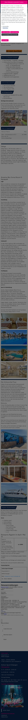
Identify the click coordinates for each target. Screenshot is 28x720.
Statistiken (5, 28)
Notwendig (5, 26)
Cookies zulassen (5, 32)
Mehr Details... (5, 40)
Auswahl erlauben (14, 32)
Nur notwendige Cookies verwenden (10, 34)
